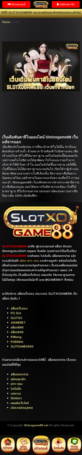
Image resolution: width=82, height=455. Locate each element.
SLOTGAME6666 (22, 346)
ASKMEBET (18, 322)
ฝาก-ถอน (16, 384)
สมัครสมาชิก (18, 379)
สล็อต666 (17, 332)
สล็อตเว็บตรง (19, 308)
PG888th (17, 342)
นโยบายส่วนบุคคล (22, 408)
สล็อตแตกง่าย (19, 374)
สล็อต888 (17, 327)
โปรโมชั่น (16, 389)
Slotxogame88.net (36, 425)
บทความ (16, 393)
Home (6, 22)
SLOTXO (16, 318)
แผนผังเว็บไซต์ (20, 403)
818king (16, 337)
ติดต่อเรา (16, 398)
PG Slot (16, 313)
